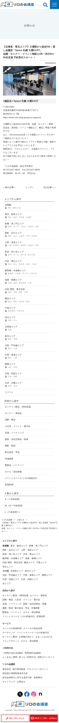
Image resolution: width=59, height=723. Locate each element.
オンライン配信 (9, 637)
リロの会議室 (7, 520)
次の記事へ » (49, 187)
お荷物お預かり (26, 637)
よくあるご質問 (9, 657)
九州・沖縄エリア (13, 384)
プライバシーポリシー (37, 669)
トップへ (29, 187)
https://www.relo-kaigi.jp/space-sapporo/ (22, 117)
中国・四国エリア (13, 375)
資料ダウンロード (46, 657)
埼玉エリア (11, 318)
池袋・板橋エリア (18, 281)
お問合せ (21, 681)
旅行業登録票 (19, 669)
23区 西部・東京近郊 (16, 290)
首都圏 (13, 206)
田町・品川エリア (21, 234)
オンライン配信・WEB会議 (18, 407)
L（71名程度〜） (13, 512)
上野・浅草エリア (22, 243)
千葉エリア (14, 309)
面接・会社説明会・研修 (16, 439)
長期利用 (9, 484)
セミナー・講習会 (13, 413)
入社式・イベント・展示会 (17, 426)
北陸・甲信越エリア (14, 346)
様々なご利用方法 (27, 657)
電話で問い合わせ (17, 718)
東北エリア (11, 337)
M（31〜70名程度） (14, 505)
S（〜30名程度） (13, 499)
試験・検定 (10, 419)
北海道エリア (11, 328)
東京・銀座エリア (18, 215)
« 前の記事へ (9, 187)
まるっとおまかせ (43, 637)
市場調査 (9, 458)
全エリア (6, 583)
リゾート (9, 392)
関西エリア (11, 365)
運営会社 (6, 669)
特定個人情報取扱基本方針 (15, 673)
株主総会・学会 (12, 452)
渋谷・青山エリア (21, 262)
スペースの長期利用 (11, 628)
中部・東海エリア (13, 356)
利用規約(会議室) (33, 653)
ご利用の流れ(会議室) (12, 653)
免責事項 (38, 677)
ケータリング (8, 632)
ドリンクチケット (10, 641)
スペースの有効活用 (32, 628)
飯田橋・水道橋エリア (21, 271)
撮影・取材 (10, 445)
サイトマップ (8, 681)
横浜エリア (17, 299)
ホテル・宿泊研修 (13, 472)
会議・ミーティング (14, 432)
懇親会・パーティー (14, 465)
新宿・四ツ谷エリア (20, 253)
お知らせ (20, 520)
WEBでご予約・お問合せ (46, 718)
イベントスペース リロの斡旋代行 (21, 478)
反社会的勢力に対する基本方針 (17, 677)
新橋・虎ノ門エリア (22, 225)
